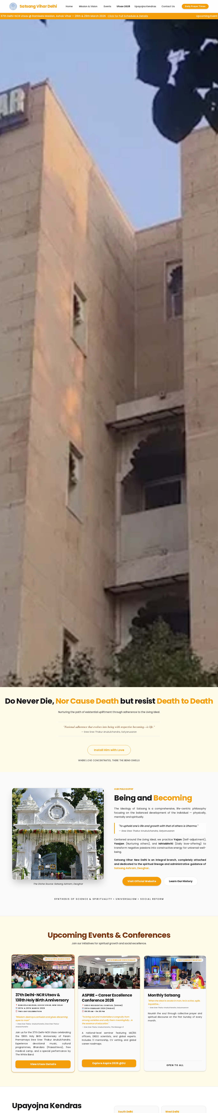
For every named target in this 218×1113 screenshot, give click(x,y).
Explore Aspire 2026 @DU (109, 1063)
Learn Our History (180, 881)
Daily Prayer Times (195, 6)
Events (107, 6)
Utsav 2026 (123, 6)
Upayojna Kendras (145, 6)
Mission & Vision (88, 6)
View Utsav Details (43, 1064)
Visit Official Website (142, 881)
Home (69, 6)
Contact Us (168, 6)
